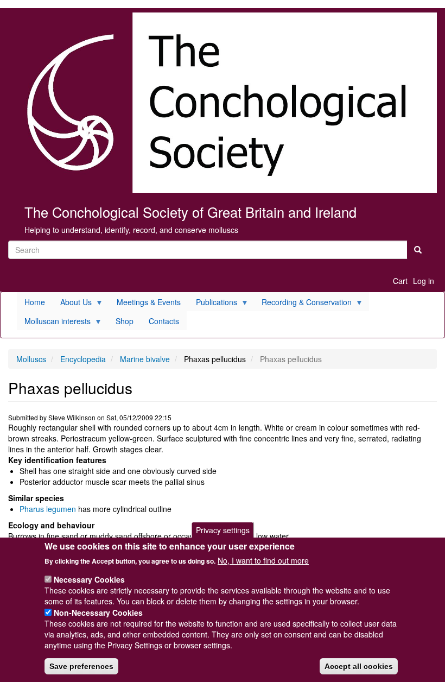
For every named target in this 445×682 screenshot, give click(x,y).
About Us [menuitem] (72, 303)
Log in (423, 280)
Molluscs (31, 358)
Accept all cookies (359, 666)
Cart (400, 280)
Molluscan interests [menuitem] (54, 322)
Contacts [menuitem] (164, 320)
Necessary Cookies (89, 579)
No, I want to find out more (263, 560)
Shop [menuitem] (125, 320)
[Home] (222, 102)
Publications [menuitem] (212, 303)
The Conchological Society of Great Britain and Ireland (190, 212)
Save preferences (81, 666)
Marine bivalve (145, 358)
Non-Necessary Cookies (98, 612)
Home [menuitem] (34, 301)
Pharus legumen (48, 508)
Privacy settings (223, 530)
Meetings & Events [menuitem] (149, 301)
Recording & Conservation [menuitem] (303, 303)
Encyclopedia (83, 358)
